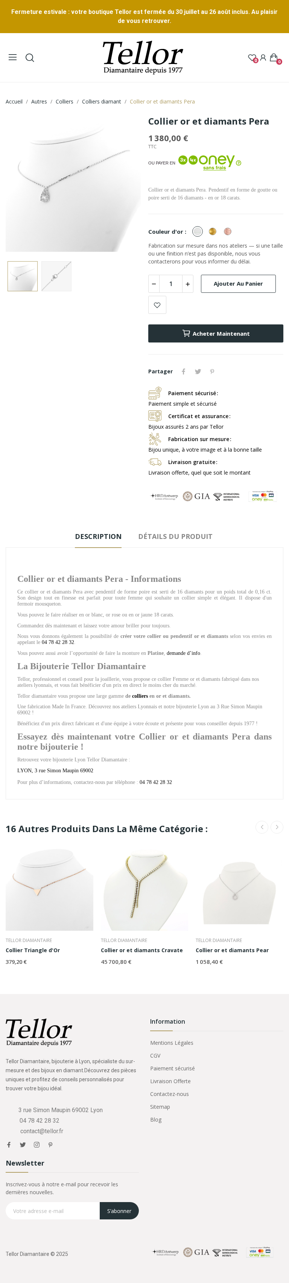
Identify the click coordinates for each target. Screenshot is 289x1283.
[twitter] (23, 1144)
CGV (155, 1055)
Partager (183, 371)
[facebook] (9, 1144)
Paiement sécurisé (172, 1068)
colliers (140, 696)
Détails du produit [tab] (175, 536)
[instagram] (36, 1144)
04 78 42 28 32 (156, 782)
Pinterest (212, 371)
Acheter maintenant (221, 333)
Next (123, 185)
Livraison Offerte (170, 1081)
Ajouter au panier (238, 283)
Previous (23, 185)
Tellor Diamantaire (29, 940)
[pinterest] (50, 1144)
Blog (155, 1119)
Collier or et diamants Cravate (142, 950)
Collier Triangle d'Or (33, 950)
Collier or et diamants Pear (232, 950)
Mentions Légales (171, 1042)
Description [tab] (98, 536)
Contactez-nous (169, 1093)
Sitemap (160, 1106)
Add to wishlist (157, 305)
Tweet (198, 371)
